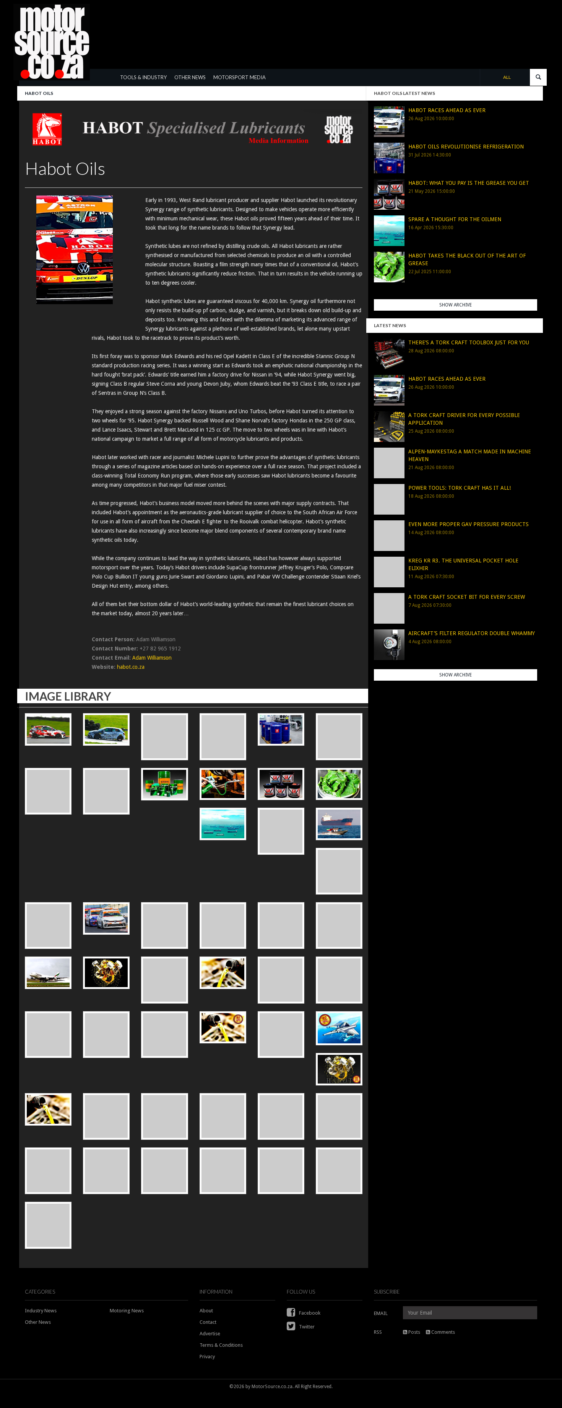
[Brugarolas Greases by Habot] (164, 784)
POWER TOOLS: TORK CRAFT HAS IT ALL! (459, 488)
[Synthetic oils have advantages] (48, 1109)
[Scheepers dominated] (164, 925)
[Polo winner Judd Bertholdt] (223, 736)
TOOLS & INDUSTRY (143, 77)
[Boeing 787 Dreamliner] (339, 1116)
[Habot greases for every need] (281, 784)
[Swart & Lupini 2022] (48, 1225)
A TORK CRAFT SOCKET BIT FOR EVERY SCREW (466, 597)
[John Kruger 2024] (281, 1170)
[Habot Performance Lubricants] (106, 973)
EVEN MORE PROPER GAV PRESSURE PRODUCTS (468, 524)
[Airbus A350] (281, 1116)
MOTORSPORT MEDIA (239, 77)
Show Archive (455, 305)
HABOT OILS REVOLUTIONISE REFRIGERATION (466, 146)
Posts (413, 1332)
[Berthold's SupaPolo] (339, 871)
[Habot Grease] (339, 925)
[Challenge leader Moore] (164, 736)
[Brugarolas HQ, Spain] (281, 980)
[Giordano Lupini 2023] (339, 1170)
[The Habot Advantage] (164, 1116)
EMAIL (381, 1313)
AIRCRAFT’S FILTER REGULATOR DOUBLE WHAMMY (471, 633)
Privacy (207, 1356)
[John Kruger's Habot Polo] (48, 925)
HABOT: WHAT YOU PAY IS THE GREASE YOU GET (468, 183)
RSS (378, 1332)
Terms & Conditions (221, 1345)
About (206, 1310)
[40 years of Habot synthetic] (223, 1027)
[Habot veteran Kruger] (48, 729)
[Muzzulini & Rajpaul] (106, 918)
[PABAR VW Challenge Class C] (164, 1170)
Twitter (306, 1327)
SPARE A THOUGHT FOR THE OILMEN (454, 219)
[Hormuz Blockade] (223, 824)
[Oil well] (281, 831)
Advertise (210, 1333)
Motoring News (127, 1310)
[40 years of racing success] (281, 1034)
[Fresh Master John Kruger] (223, 1170)
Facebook (309, 1313)
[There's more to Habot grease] (339, 784)
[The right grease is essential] (48, 973)
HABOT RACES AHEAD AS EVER (447, 110)
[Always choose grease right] (223, 784)
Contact (208, 1322)
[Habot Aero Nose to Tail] (223, 1116)
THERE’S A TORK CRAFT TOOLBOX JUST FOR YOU (468, 342)
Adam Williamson (152, 658)
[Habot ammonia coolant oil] (281, 729)
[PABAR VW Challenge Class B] (106, 1170)
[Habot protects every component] (106, 1116)
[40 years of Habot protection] (339, 1069)
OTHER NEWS (190, 77)
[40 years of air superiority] (339, 1028)
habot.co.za (131, 667)
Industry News (41, 1310)
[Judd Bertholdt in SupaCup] (106, 729)
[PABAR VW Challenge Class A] (48, 1170)
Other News (38, 1322)
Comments (442, 1332)
